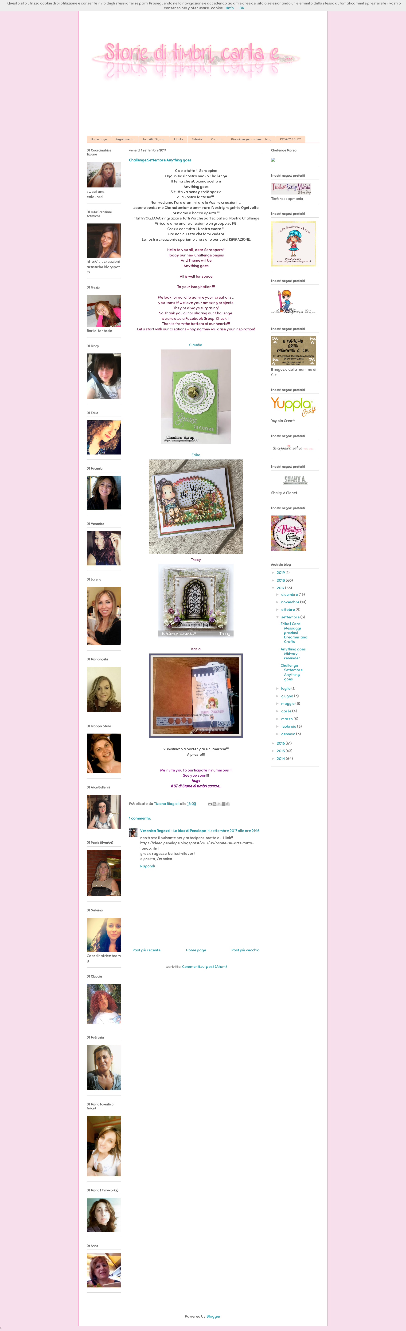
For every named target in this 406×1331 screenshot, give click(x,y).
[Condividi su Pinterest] (228, 804)
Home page (99, 139)
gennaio (288, 734)
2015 (281, 751)
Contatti (217, 139)
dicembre (290, 594)
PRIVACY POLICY (290, 139)
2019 (281, 572)
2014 (281, 758)
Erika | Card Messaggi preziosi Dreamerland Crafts (294, 632)
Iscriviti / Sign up (154, 139)
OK (241, 8)
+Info (229, 8)
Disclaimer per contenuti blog (251, 139)
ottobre (288, 609)
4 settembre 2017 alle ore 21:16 (233, 830)
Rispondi (147, 866)
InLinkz (178, 139)
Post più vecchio (245, 950)
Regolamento (125, 139)
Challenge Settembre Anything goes (292, 672)
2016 (281, 743)
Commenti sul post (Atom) (204, 966)
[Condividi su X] (219, 804)
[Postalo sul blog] (214, 804)
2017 (281, 588)
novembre (290, 602)
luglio (286, 688)
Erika (195, 455)
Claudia (196, 345)
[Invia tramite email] (210, 804)
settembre (290, 617)
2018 (281, 580)
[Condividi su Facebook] (223, 804)
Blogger (214, 1316)
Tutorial (197, 139)
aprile (286, 711)
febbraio (289, 726)
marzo (287, 719)
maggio (288, 703)
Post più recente (146, 950)
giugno (287, 696)
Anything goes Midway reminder (293, 654)
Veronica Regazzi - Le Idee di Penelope (173, 830)
